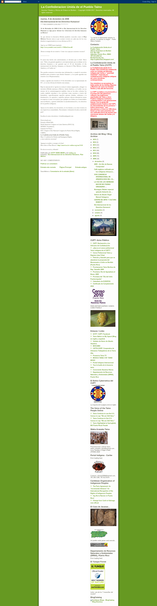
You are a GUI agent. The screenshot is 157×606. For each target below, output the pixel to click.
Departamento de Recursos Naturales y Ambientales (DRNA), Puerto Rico (102, 374)
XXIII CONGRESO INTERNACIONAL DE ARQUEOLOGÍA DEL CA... (104, 177)
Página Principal (65, 167)
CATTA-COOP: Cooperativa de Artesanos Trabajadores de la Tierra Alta (103, 350)
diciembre (98, 161)
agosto (97, 215)
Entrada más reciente (48, 167)
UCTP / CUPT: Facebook (101, 334)
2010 (95, 153)
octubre (98, 213)
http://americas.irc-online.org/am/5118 (70, 145)
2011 (95, 150)
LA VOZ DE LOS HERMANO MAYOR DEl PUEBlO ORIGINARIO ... (104, 184)
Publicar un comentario (49, 164)
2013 (95, 145)
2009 (95, 156)
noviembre (99, 210)
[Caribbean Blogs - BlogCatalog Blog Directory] (103, 601)
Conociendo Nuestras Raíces (103, 370)
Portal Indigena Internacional (103, 363)
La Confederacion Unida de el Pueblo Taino (71, 7)
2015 (95, 139)
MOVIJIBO (96, 346)
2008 (95, 159)
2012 (95, 148)
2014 (95, 142)
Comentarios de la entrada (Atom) (62, 171)
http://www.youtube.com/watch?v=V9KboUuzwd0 (57, 47)
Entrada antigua (81, 167)
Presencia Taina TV (100, 355)
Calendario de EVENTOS (101, 281)
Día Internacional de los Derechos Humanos (63, 154)
